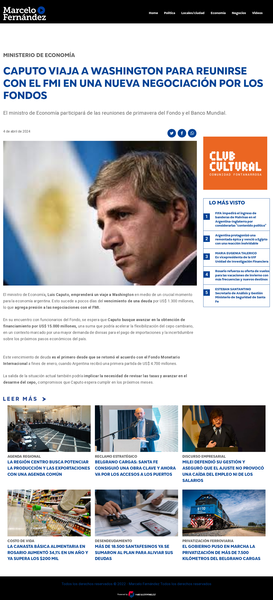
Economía (218, 13)
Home (153, 13)
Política (169, 13)
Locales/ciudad (193, 13)
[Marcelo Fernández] (24, 14)
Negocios (239, 13)
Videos (257, 13)
